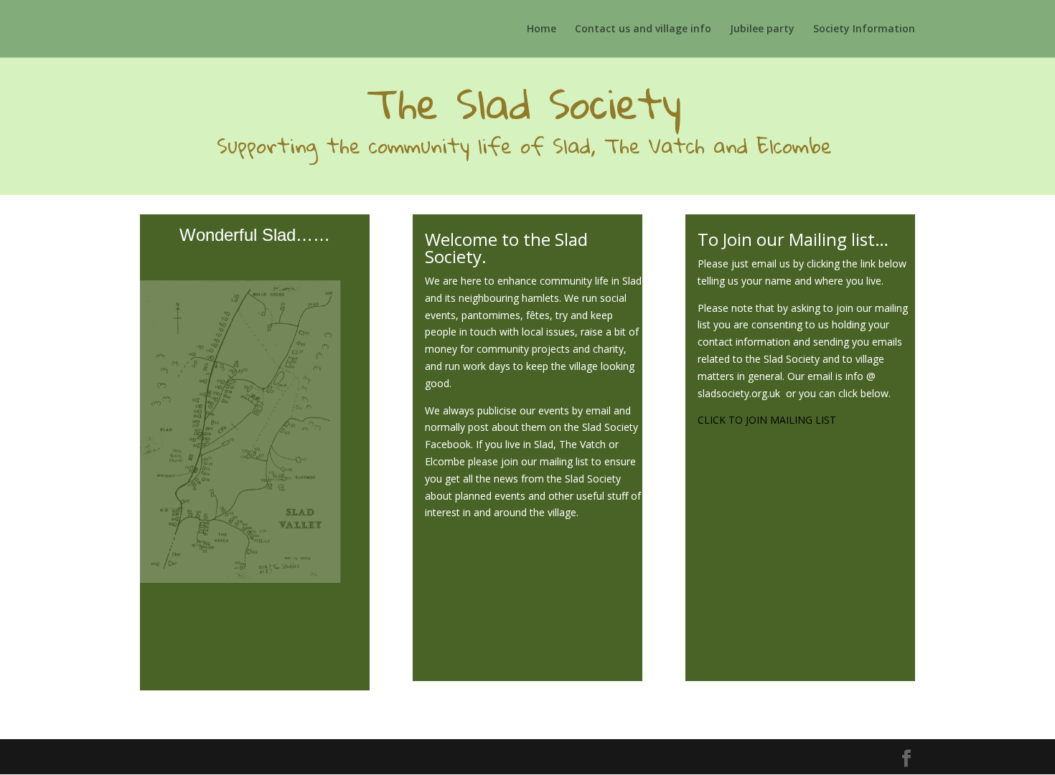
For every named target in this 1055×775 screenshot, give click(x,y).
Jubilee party (762, 29)
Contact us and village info (643, 29)
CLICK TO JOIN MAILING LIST (767, 420)
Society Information (864, 29)
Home (541, 29)
